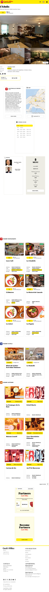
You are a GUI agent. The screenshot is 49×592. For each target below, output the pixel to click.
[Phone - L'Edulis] (1, 73)
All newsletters (6, 584)
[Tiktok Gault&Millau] (11, 579)
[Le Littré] (14, 321)
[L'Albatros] (14, 289)
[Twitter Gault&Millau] (7, 579)
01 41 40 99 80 (10, 569)
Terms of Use (6, 553)
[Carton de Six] (14, 464)
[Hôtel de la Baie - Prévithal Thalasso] (14, 363)
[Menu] (47, 2)
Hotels (26, 559)
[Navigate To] (35, 102)
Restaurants (28, 550)
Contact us (5, 571)
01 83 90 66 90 (28, 575)
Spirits (26, 556)
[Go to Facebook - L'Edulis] (5, 73)
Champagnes (28, 554)
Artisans (27, 561)
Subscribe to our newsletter (9, 582)
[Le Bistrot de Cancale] (34, 289)
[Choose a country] (43, 2)
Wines (26, 552)
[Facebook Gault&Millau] (4, 579)
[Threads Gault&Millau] (15, 579)
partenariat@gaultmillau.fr (31, 569)
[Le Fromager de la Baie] (14, 401)
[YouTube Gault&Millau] (13, 579)
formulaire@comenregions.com (32, 576)
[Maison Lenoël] (14, 433)
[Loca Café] (14, 258)
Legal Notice (6, 552)
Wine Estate (28, 557)
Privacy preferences (7, 586)
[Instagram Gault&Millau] (5, 579)
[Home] (8, 1)
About (4, 550)
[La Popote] (34, 321)
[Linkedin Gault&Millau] (9, 579)
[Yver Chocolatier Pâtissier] (34, 433)
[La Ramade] (34, 363)
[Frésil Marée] (34, 401)
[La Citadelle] (34, 258)
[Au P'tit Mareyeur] (34, 464)
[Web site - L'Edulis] (3, 73)
